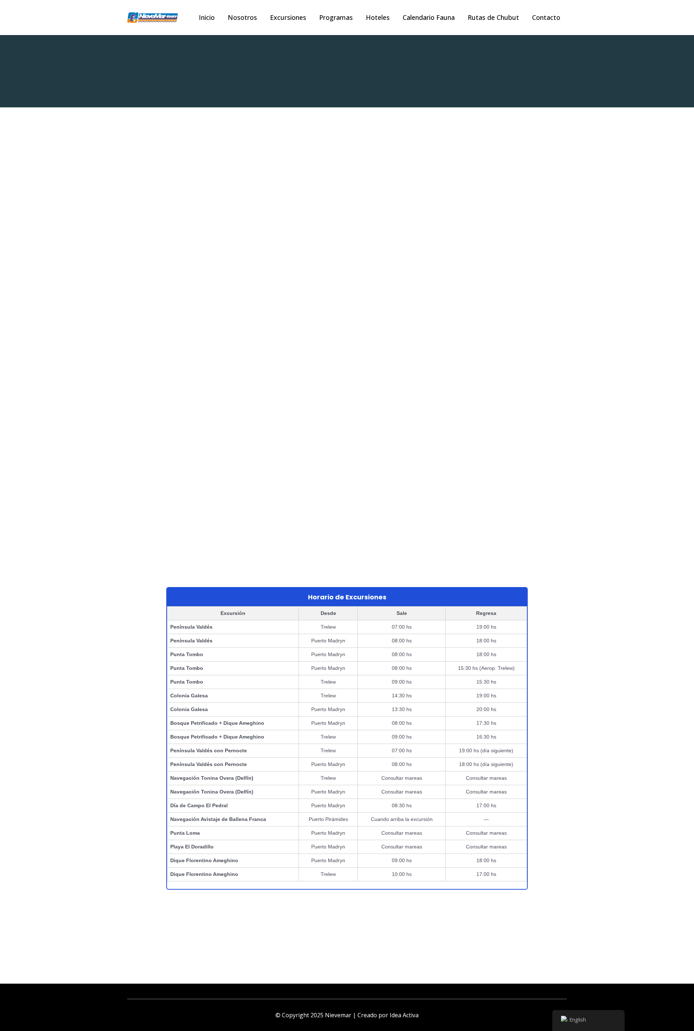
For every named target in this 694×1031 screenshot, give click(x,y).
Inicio (207, 17)
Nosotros (242, 17)
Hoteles (378, 17)
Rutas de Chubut (493, 17)
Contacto (546, 17)
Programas (336, 17)
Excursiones (288, 17)
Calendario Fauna (429, 17)
